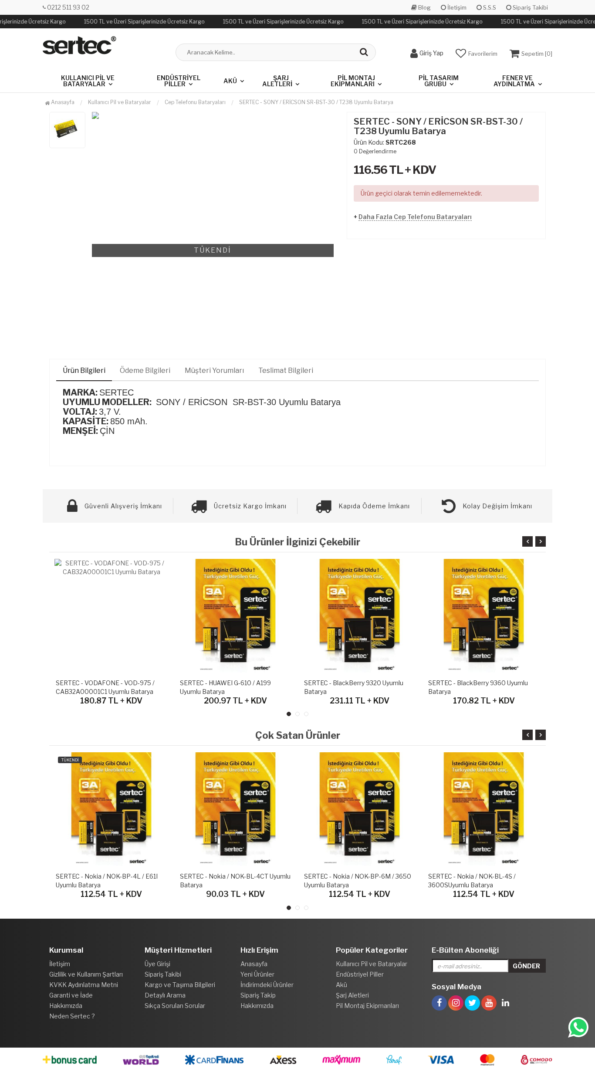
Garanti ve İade (71, 995)
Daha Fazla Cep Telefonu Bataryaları (415, 216)
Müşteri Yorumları (214, 370)
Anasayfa (62, 102)
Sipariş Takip (258, 995)
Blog (424, 7)
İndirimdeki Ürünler (267, 984)
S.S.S (489, 7)
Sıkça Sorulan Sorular (175, 1005)
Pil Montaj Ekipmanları (353, 81)
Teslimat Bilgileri (285, 370)
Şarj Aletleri (277, 81)
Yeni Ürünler (257, 974)
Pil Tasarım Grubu (439, 81)
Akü (230, 81)
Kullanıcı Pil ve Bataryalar (88, 81)
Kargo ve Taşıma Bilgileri (180, 984)
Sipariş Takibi (529, 7)
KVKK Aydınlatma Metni (83, 984)
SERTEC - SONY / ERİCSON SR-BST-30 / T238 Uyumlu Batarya (316, 102)
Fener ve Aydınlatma (514, 81)
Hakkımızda (65, 1005)
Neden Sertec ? (72, 1016)
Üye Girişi (157, 963)
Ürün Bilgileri (84, 370)
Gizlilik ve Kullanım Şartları (86, 974)
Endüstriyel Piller (178, 81)
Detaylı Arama (165, 995)
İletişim (456, 7)
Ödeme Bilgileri (145, 370)
